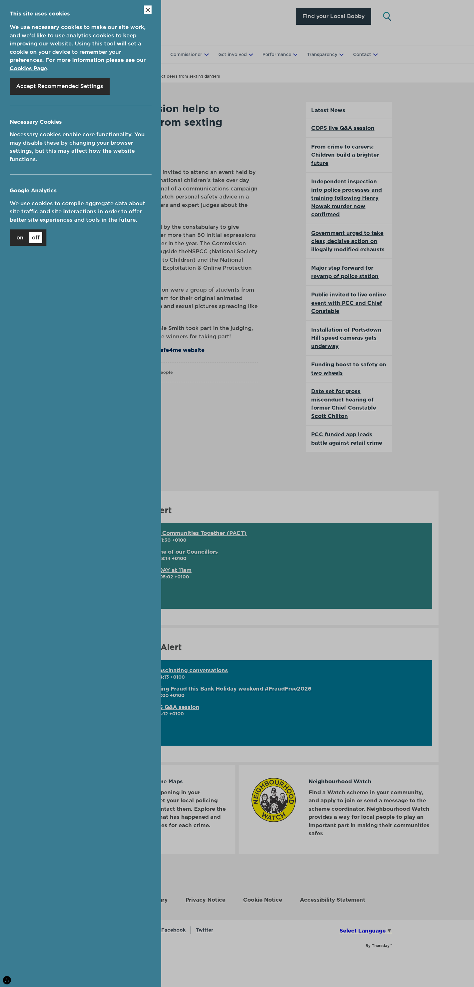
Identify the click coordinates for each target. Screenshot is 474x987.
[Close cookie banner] (148, 9)
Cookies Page (28, 68)
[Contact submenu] (375, 54)
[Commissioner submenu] (206, 54)
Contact (362, 54)
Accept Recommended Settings (59, 86)
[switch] (28, 237)
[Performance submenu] (295, 54)
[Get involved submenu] (250, 54)
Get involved (232, 54)
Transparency (322, 54)
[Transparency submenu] (341, 54)
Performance (276, 54)
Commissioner (186, 54)
